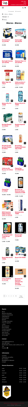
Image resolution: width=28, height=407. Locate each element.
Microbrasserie (5, 326)
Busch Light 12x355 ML (18, 235)
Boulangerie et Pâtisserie (8, 360)
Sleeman (17, 64)
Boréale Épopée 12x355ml (6, 125)
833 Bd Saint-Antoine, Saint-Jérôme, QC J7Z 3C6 (13, 345)
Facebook (4, 348)
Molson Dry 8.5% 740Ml (20, 104)
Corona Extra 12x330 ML (6, 40)
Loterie (3, 324)
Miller (3, 85)
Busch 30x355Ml (20, 257)
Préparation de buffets (7, 357)
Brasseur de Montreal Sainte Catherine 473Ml (20, 191)
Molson (3, 106)
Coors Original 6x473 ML (6, 279)
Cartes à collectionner (7, 315)
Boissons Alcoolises (7, 313)
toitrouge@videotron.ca (8, 341)
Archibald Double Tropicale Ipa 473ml (7, 236)
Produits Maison (6, 330)
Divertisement (5, 318)
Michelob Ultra (18, 215)
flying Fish (17, 171)
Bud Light (4, 64)
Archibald (4, 239)
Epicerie (4, 319)
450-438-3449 (23, 2)
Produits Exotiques (6, 329)
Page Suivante (21, 296)
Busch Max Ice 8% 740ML (7, 258)
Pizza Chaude (5, 327)
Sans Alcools (5, 332)
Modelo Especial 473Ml (20, 125)
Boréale (4, 127)
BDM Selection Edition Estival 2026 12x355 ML (7, 213)
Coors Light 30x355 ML (18, 40)
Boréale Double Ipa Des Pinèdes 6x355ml (6, 147)
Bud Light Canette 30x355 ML (7, 61)
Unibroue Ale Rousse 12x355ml (7, 169)
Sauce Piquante (6, 333)
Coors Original (5, 281)
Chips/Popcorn (5, 316)
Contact (4, 362)
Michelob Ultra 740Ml (19, 212)
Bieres (6, 14)
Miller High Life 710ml (6, 82)
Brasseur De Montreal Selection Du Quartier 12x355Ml (19, 281)
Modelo (16, 127)
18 (15, 296)
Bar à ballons (5, 358)
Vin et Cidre (5, 335)
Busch (3, 260)
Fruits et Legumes (6, 322)
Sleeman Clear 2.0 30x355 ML (20, 61)
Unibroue (17, 85)
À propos (4, 355)
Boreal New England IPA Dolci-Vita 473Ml (20, 147)
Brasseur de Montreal (20, 194)
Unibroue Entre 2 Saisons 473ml (20, 82)
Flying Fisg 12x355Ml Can (19, 169)
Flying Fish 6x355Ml (5, 190)
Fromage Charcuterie (7, 321)
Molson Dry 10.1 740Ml (6, 104)
